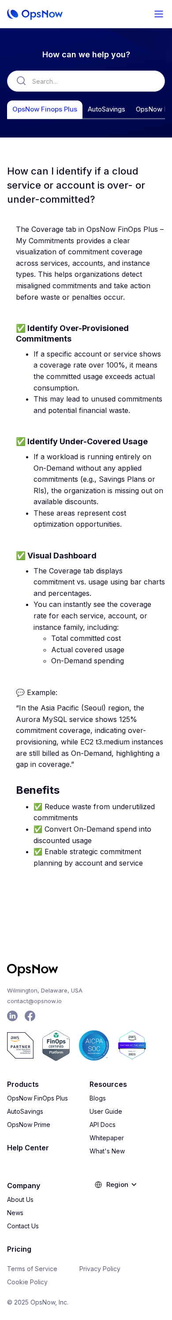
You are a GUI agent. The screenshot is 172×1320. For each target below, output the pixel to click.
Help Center (28, 1147)
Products (23, 1084)
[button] (158, 14)
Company (23, 1185)
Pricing (19, 1249)
